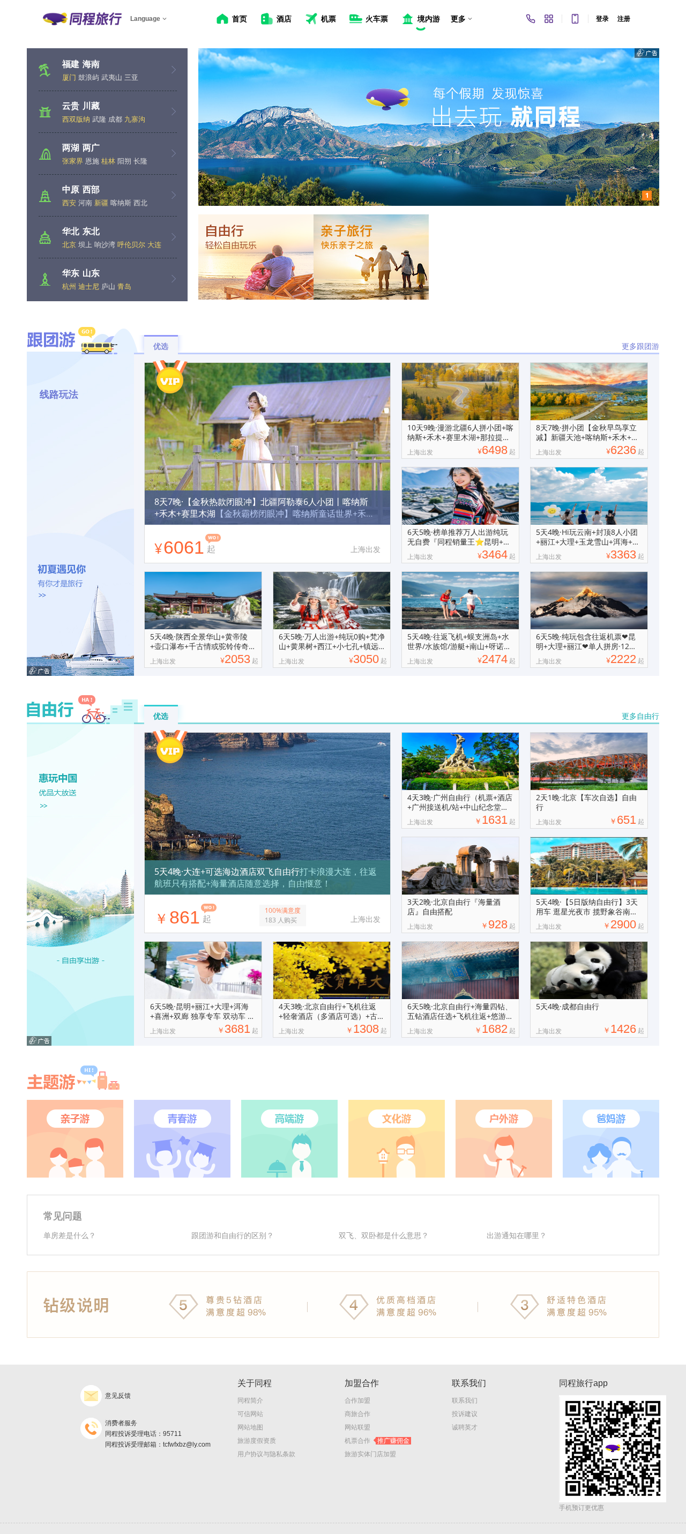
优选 (160, 346)
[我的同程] (548, 18)
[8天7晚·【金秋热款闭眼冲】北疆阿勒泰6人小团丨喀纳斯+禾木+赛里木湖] (267, 410)
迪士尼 (88, 286)
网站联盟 (357, 1427)
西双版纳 (76, 119)
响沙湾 (104, 244)
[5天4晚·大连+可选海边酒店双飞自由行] (267, 780)
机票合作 (377, 1440)
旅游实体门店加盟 (370, 1454)
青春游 (182, 1139)
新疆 (101, 202)
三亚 (131, 77)
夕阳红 (611, 1139)
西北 (140, 202)
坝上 (85, 244)
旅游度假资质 (256, 1440)
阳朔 (124, 161)
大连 (154, 244)
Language (145, 19)
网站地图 (250, 1427)
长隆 (140, 161)
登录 (602, 19)
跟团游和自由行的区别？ (232, 1235)
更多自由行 (640, 716)
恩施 (92, 161)
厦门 (69, 77)
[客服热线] (530, 18)
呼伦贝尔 (131, 244)
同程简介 (250, 1400)
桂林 (108, 161)
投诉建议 (465, 1414)
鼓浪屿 (88, 77)
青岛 (124, 286)
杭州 (69, 286)
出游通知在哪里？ (517, 1235)
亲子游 (75, 1139)
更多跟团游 (640, 346)
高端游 (289, 1139)
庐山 (108, 286)
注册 (623, 19)
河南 (85, 202)
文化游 (396, 1139)
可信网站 (250, 1414)
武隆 (99, 119)
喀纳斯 (120, 202)
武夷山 (111, 77)
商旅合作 (357, 1414)
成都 (115, 119)
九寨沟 (134, 119)
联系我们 (465, 1400)
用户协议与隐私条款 (266, 1454)
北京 (69, 244)
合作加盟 (357, 1400)
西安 (69, 202)
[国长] (428, 127)
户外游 (504, 1139)
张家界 (72, 161)
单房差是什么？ (69, 1235)
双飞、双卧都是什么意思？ (384, 1235)
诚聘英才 (465, 1427)
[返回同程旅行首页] (82, 18)
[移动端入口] (575, 18)
